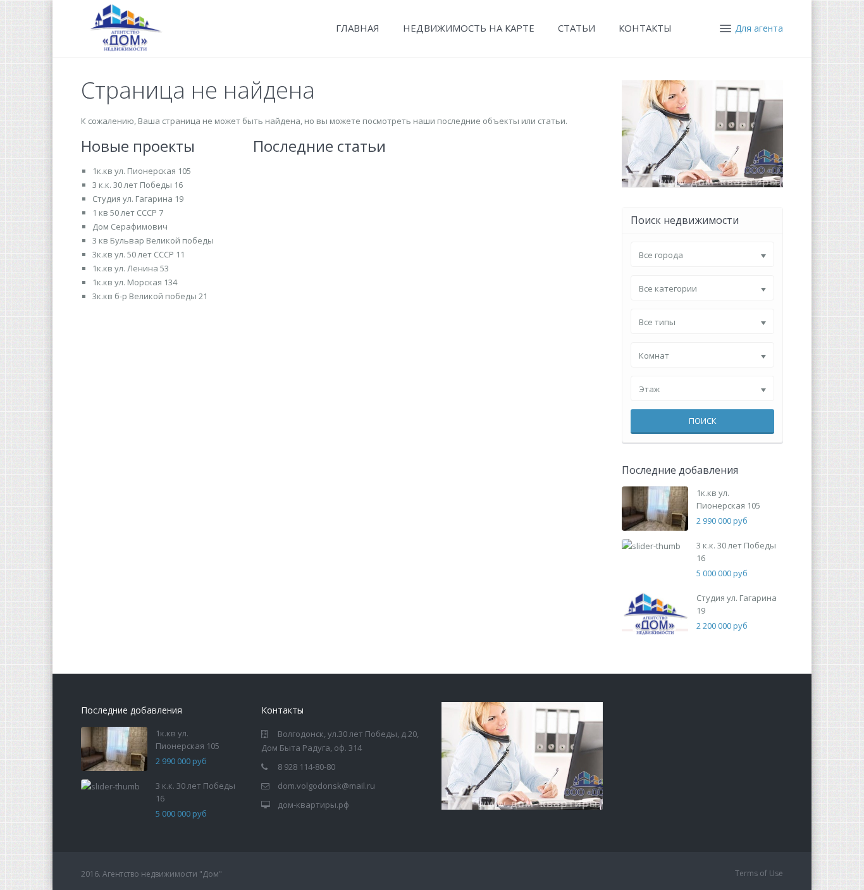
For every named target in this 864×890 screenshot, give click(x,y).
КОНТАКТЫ (645, 28)
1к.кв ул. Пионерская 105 (141, 170)
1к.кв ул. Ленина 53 (130, 268)
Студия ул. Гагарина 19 (137, 198)
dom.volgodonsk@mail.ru (326, 785)
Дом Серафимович (130, 226)
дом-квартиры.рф (313, 804)
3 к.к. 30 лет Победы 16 (137, 184)
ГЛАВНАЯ (358, 28)
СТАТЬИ (576, 28)
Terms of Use (759, 873)
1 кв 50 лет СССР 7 (127, 212)
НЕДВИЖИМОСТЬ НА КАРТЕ (468, 28)
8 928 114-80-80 (306, 766)
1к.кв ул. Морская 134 (134, 282)
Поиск (703, 420)
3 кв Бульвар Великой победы (153, 240)
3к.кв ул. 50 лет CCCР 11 (138, 254)
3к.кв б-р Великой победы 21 (149, 296)
